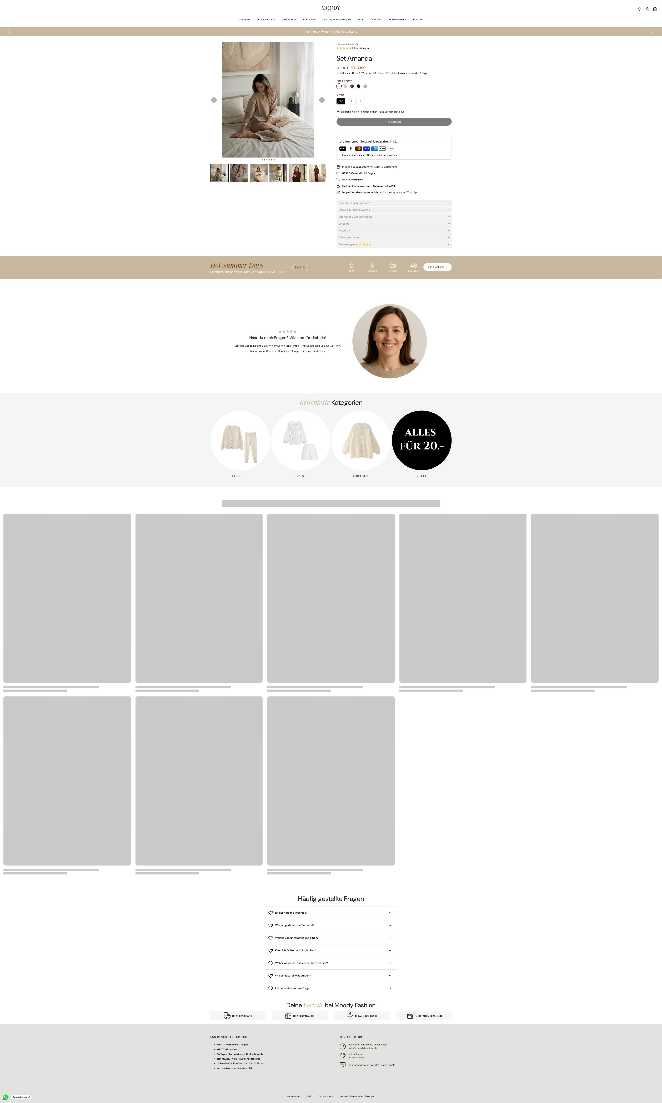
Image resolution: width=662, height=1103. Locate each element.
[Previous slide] (9, 31)
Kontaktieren (356, 1057)
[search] (639, 9)
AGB (309, 1096)
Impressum (293, 1096)
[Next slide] (653, 31)
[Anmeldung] (647, 9)
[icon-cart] (655, 9)
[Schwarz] (358, 86)
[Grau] (365, 86)
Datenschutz (325, 1096)
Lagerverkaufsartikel (348, 43)
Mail (385, 192)
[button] (219, 173)
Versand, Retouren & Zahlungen (357, 1096)
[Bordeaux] (352, 86)
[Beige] (345, 86)
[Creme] (339, 86)
